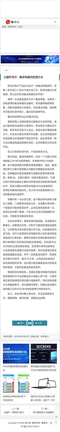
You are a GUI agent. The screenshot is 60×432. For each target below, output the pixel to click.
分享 (40, 323)
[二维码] (56, 422)
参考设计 (12, 26)
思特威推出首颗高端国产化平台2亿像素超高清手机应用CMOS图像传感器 (43, 370)
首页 (4, 26)
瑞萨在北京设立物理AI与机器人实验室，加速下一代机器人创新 (43, 400)
